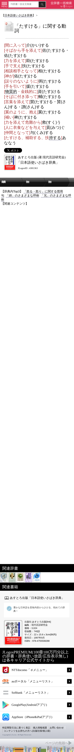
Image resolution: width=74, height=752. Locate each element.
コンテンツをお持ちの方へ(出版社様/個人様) (27, 731)
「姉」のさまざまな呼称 (22, 195)
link (48, 621)
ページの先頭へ (56, 743)
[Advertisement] (37, 385)
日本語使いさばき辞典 (18, 15)
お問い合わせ (57, 727)
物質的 (11, 91)
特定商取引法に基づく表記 (16, 727)
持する (55, 137)
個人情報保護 (40, 727)
